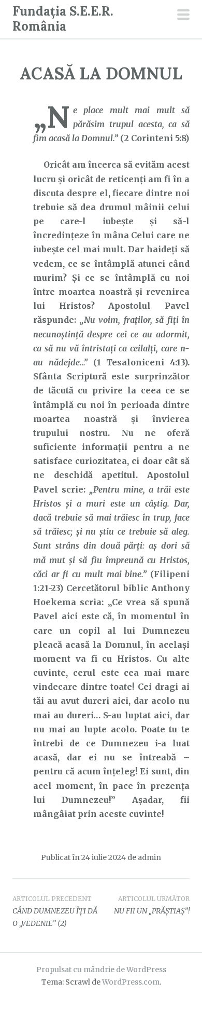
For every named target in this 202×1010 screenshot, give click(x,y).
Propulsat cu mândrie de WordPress (101, 969)
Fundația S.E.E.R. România (62, 18)
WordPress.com (131, 982)
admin (149, 857)
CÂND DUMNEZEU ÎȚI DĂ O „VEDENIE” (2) (54, 911)
